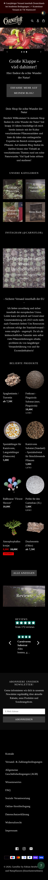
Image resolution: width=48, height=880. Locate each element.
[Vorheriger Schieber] (7, 52)
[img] (24, 614)
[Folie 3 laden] (26, 52)
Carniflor (16, 844)
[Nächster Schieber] (41, 52)
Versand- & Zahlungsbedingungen (23, 739)
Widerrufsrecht (13, 799)
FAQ (7, 767)
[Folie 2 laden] (24, 52)
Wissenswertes (13, 759)
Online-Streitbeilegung (17, 783)
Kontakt (9, 731)
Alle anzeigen (24, 550)
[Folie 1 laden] (21, 52)
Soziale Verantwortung (17, 775)
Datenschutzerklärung (17, 791)
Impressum (11, 807)
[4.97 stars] (25, 600)
